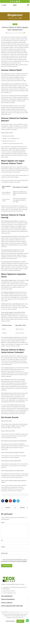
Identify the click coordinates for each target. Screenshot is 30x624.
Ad (2, 540)
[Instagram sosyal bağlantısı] (15, 1)
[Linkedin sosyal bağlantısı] (14, 500)
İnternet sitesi (4, 553)
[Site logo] (15, 5)
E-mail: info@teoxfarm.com (9, 593)
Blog (16, 18)
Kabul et (20, 621)
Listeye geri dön (15, 507)
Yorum (3, 522)
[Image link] (9, 579)
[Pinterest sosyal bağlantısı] (19, 1)
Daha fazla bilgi (10, 621)
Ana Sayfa (10, 18)
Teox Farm (10, 33)
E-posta (3, 546)
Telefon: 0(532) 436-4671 (9, 591)
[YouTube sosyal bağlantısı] (17, 1)
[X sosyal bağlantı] (12, 1)
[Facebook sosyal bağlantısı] (10, 1)
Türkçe (20, 18)
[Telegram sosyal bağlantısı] (18, 500)
